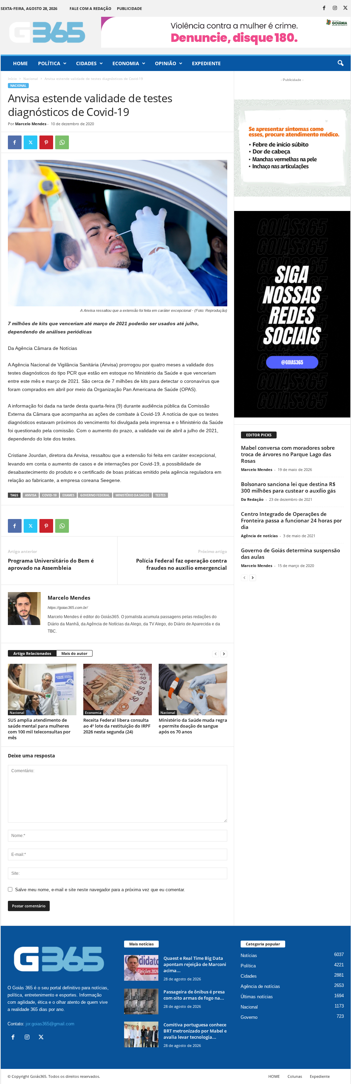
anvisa (30, 495)
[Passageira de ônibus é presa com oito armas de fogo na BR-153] (141, 1001)
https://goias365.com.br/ (68, 607)
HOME (274, 1076)
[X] (345, 8)
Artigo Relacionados (32, 653)
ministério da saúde (132, 495)
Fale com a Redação (90, 8)
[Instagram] (335, 8)
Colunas (295, 1076)
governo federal (95, 495)
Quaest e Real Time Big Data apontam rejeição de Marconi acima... (195, 964)
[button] (340, 63)
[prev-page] (215, 653)
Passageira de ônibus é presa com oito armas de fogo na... (194, 995)
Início (12, 78)
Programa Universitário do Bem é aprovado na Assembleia (51, 564)
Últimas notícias (257, 996)
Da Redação (252, 499)
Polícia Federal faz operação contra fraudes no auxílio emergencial (181, 564)
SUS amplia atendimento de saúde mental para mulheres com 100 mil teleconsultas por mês (39, 729)
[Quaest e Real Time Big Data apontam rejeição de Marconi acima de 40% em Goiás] (141, 968)
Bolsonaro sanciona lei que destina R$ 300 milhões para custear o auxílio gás (288, 487)
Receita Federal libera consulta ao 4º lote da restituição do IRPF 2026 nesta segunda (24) (116, 726)
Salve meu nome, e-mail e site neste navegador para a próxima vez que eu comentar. (100, 889)
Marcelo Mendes (30, 123)
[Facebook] (324, 8)
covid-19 (49, 495)
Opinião (165, 63)
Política (49, 63)
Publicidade (129, 8)
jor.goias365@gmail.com (50, 1023)
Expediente (206, 63)
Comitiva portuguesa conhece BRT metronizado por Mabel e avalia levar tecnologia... (195, 1031)
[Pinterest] (46, 142)
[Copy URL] (78, 142)
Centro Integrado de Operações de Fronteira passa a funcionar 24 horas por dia (291, 520)
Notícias (249, 955)
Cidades (86, 63)
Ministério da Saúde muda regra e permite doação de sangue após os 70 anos (193, 726)
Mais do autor (74, 653)
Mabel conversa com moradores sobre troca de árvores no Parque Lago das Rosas (288, 454)
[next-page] (223, 653)
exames (68, 495)
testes (160, 495)
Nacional (30, 78)
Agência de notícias (259, 535)
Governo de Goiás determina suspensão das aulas (290, 553)
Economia (125, 63)
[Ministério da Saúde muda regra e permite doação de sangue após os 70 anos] (193, 689)
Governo (249, 1017)
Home (20, 63)
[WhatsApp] (62, 142)
